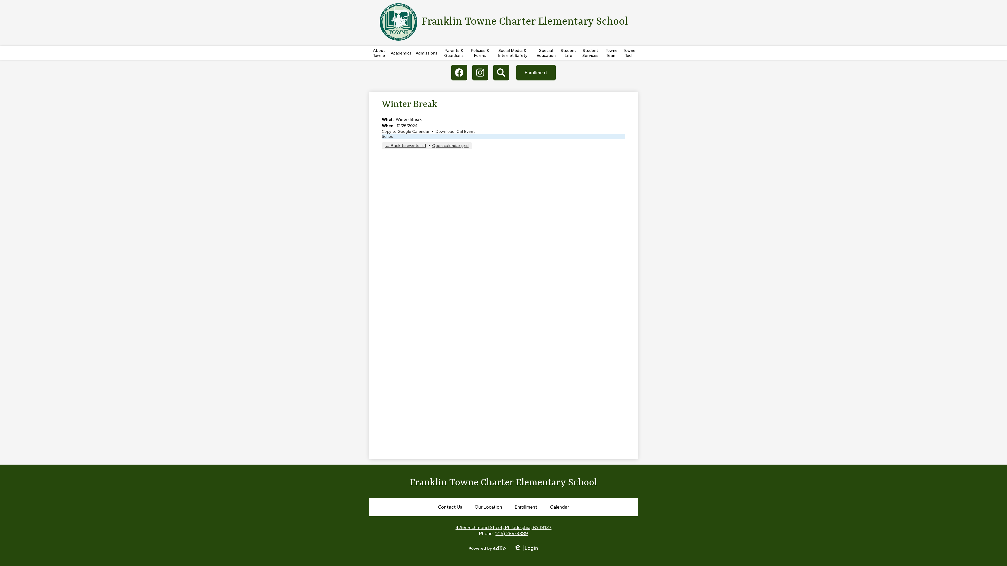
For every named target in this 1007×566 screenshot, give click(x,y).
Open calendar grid (450, 145)
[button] (379, 53)
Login (526, 548)
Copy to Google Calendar (406, 131)
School (388, 136)
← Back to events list (405, 145)
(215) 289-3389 (511, 533)
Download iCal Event (455, 131)
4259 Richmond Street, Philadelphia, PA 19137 (503, 527)
